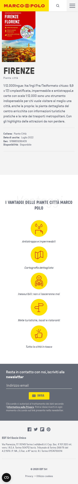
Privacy (29, 476)
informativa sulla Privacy (20, 407)
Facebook (29, 429)
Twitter (36, 429)
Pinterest (49, 429)
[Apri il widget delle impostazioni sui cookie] (6, 477)
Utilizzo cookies (44, 476)
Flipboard (42, 429)
